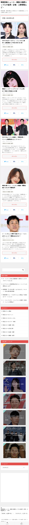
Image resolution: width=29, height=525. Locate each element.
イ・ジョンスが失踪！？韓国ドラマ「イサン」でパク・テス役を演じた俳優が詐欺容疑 (14, 417)
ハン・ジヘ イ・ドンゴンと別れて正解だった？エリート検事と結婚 (14, 368)
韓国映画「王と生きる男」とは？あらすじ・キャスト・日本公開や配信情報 (14, 434)
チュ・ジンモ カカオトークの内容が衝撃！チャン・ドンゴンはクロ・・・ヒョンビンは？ (14, 401)
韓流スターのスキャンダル (8, 240)
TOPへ (21, 523)
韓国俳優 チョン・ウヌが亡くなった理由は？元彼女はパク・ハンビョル (14, 450)
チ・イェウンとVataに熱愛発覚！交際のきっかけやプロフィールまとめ (14, 385)
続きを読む (14, 59)
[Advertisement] (14, 487)
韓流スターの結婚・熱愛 (8, 143)
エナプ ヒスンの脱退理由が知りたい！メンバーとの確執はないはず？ (14, 352)
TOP (14, 510)
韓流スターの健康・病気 (8, 95)
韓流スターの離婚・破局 (8, 46)
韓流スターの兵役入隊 (8, 328)
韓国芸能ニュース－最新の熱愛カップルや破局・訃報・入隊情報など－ (14, 4)
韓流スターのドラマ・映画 (9, 321)
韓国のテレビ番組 (7, 311)
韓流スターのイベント (8, 314)
